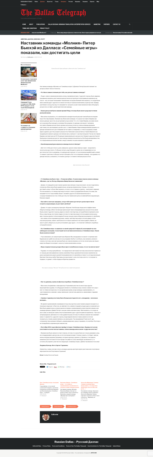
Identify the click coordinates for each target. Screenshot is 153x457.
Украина (85, 1)
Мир (98, 1)
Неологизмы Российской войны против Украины (121, 32)
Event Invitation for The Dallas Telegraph (99, 446)
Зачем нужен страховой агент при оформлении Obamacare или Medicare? (29, 81)
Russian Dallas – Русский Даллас (77, 441)
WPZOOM (94, 453)
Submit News (116, 446)
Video (36, 1)
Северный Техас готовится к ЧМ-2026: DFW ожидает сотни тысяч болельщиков (28, 105)
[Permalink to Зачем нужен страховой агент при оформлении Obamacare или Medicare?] (29, 72)
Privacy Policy (44, 28)
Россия (71, 1)
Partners (107, 24)
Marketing (97, 24)
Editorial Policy (37, 446)
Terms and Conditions (29, 28)
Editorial (30, 57)
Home (24, 24)
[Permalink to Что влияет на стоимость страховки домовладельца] (29, 119)
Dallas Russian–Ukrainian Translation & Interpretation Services (69, 24)
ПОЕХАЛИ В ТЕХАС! (26, 1)
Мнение (37, 39)
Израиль (77, 1)
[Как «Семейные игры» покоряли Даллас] (50, 389)
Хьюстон (49, 1)
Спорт (42, 39)
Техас (56, 1)
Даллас (42, 1)
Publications (40, 24)
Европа (92, 1)
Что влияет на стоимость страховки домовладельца (28, 127)
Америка (63, 1)
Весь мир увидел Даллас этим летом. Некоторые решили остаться (71, 32)
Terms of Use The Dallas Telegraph (76, 446)
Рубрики (23, 4)
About (31, 24)
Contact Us (116, 24)
